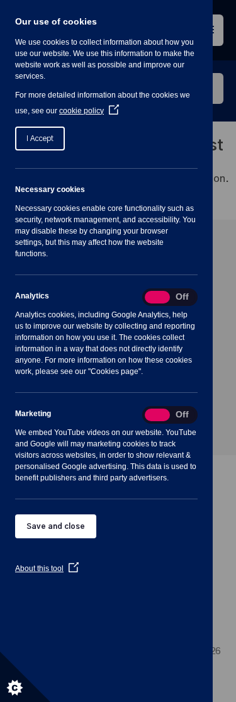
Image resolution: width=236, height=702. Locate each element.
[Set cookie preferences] (25, 677)
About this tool (47, 568)
